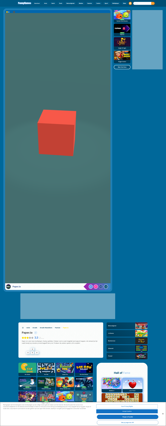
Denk (60, 3)
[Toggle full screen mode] (106, 287)
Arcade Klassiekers (46, 328)
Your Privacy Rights (127, 406)
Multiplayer (115, 3)
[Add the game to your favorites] (35, 332)
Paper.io (65, 328)
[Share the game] (101, 287)
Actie (28, 328)
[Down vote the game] (96, 287)
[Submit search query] (153, 3)
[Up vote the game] (91, 287)
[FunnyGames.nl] (23, 328)
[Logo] (24, 3)
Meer (124, 3)
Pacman (57, 328)
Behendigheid (70, 3)
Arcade (35, 328)
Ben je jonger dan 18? (127, 422)
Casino (98, 3)
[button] (130, 3)
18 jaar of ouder (127, 417)
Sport (106, 3)
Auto (45, 3)
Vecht (53, 3)
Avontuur (37, 3)
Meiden (81, 3)
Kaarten (89, 3)
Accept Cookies (127, 411)
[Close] (163, 414)
